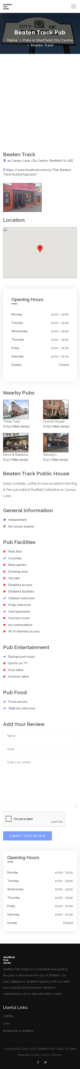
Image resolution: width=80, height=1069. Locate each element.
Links (6, 1023)
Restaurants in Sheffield (18, 1031)
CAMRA (8, 1016)
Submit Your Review (27, 836)
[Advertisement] (40, 96)
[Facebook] (38, 1062)
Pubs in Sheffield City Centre (48, 40)
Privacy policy (40, 1054)
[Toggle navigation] (73, 6)
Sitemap (56, 1054)
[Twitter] (45, 1062)
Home (12, 40)
